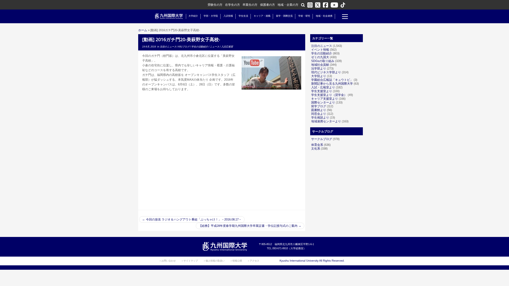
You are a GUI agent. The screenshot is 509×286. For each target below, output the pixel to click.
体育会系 (317, 144)
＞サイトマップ (189, 260)
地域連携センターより (326, 121)
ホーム (142, 30)
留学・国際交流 (284, 15)
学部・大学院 (211, 15)
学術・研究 (304, 15)
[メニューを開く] (345, 17)
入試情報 (228, 15)
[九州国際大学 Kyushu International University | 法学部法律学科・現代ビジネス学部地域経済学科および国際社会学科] (169, 16)
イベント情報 (320, 49)
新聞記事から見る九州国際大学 (332, 83)
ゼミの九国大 (320, 57)
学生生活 (243, 15)
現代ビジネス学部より (326, 72)
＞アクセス (253, 260)
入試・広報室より (323, 87)
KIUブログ (184, 46)
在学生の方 (232, 4)
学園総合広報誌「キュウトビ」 (332, 79)
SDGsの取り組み (322, 61)
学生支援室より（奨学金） (329, 95)
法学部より (318, 68)
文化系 (315, 148)
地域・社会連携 (324, 15)
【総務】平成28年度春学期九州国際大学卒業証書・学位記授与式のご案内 (250, 225)
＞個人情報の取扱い (214, 260)
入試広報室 (227, 46)
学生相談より (320, 117)
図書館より (318, 110)
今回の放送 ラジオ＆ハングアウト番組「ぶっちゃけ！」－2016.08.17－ (192, 219)
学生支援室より (321, 91)
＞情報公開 (236, 260)
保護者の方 (267, 4)
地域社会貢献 (320, 64)
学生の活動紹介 (200, 46)
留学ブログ (318, 106)
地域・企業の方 (288, 4)
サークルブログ (321, 139)
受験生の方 (215, 4)
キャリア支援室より (324, 98)
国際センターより (323, 102)
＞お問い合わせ (167, 260)
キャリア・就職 (262, 15)
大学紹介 (193, 15)
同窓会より (318, 113)
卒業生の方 (250, 4)
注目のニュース (168, 46)
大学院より (318, 76)
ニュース (215, 46)
